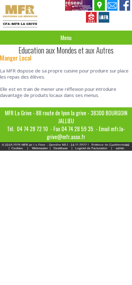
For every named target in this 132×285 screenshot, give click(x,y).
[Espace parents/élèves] (91, 21)
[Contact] (112, 9)
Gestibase (60, 148)
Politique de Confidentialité (110, 144)
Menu (66, 38)
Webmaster (40, 148)
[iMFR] (104, 21)
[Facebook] (125, 9)
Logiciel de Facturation (91, 148)
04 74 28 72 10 (32, 129)
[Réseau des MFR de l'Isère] (79, 9)
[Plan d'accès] (100, 9)
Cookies (17, 148)
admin (120, 148)
